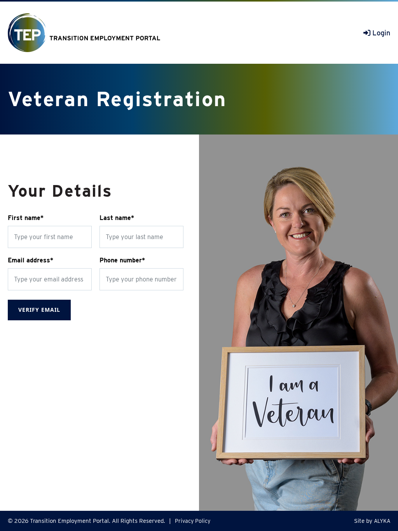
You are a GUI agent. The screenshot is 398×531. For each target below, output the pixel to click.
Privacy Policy (192, 521)
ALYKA (382, 521)
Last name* (117, 218)
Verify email (39, 309)
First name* (26, 218)
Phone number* (122, 260)
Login (380, 33)
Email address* (30, 260)
